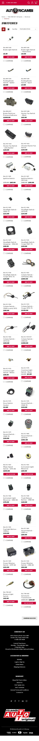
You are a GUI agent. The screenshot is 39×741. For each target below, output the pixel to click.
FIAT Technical (19, 687)
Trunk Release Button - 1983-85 (27, 499)
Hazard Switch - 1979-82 (27, 437)
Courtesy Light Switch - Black (26, 371)
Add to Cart (11, 57)
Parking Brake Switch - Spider (9, 82)
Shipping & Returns (19, 667)
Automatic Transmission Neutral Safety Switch (26, 597)
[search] (28, 2)
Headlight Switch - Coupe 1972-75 (10, 276)
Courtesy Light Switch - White (8, 372)
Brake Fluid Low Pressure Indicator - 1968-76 (10, 114)
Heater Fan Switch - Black (28, 114)
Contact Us (19, 692)
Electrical (27, 17)
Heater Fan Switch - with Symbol (10, 147)
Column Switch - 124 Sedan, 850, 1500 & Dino (27, 276)
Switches (6, 18)
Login (16, 662)
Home (3, 17)
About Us (19, 682)
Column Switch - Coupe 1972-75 (27, 307)
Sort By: (14, 29)
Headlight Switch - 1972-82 (28, 210)
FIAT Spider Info (19, 685)
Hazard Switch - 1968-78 (27, 404)
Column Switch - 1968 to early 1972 (10, 307)
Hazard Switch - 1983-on (27, 531)
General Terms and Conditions (19, 690)
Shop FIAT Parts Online (19, 680)
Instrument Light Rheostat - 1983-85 (10, 499)
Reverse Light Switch (8, 595)
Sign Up (22, 662)
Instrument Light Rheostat (27, 468)
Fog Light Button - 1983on (10, 530)
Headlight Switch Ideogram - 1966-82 (10, 243)
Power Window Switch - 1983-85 (27, 564)
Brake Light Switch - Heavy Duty (28, 51)
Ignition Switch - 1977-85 (27, 179)
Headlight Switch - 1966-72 (10, 210)
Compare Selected (30, 618)
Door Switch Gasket (8, 404)
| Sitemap (26, 729)
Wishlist (19, 659)
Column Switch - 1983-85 (27, 340)
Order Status (19, 664)
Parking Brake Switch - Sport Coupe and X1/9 (27, 82)
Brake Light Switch (10, 50)
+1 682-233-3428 (11, 2)
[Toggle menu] (3, 3)
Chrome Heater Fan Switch (28, 147)
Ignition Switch (9, 178)
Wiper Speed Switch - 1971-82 (9, 468)
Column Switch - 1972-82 (9, 340)
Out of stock (10, 474)
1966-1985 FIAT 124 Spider (15, 17)
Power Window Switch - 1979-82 (9, 564)
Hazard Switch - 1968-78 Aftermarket (9, 435)
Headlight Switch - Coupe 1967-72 (28, 243)
